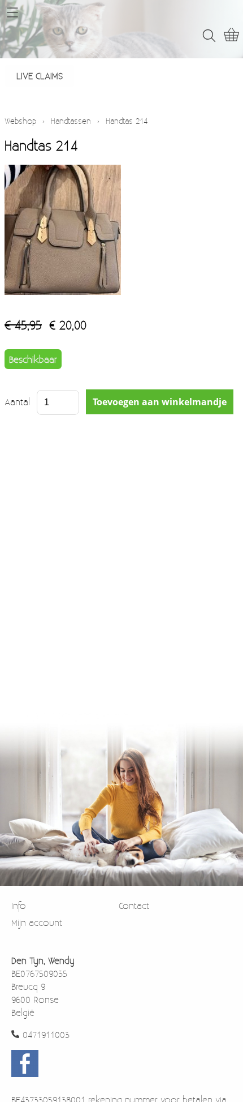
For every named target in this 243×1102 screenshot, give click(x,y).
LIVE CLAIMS (39, 75)
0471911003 (46, 1034)
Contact (134, 905)
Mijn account (36, 922)
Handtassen (71, 121)
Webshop (20, 121)
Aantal (17, 401)
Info (18, 905)
